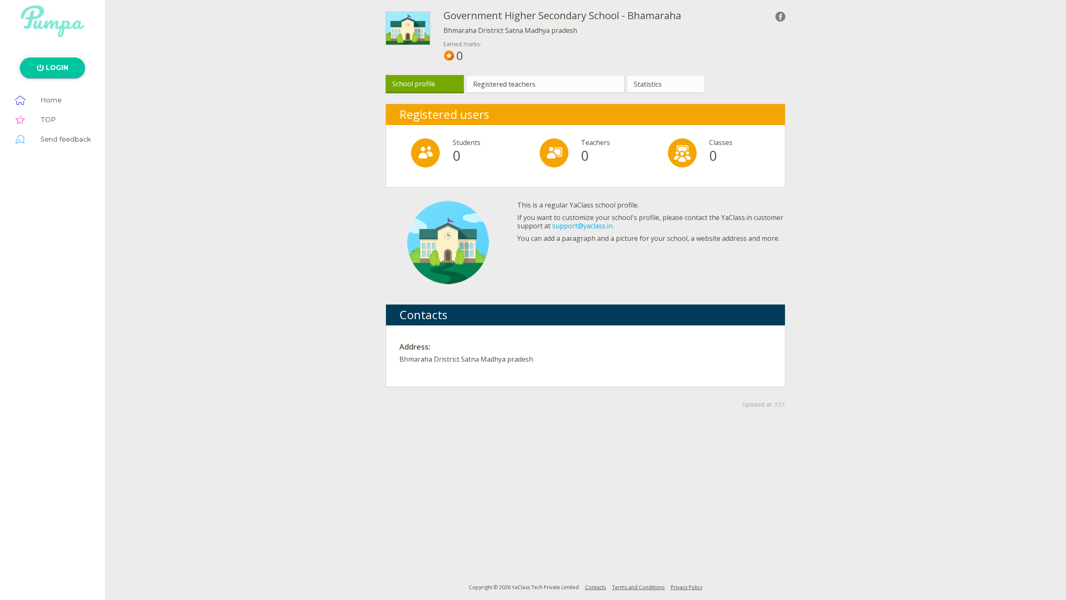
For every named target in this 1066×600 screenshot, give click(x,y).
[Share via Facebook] (780, 17)
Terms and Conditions (638, 587)
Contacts (595, 587)
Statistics (648, 84)
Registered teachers (504, 84)
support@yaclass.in (582, 225)
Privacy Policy (686, 587)
